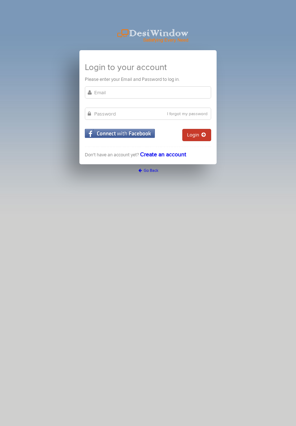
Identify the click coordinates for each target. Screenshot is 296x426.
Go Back (150, 170)
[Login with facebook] (120, 133)
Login (194, 135)
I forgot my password (187, 114)
